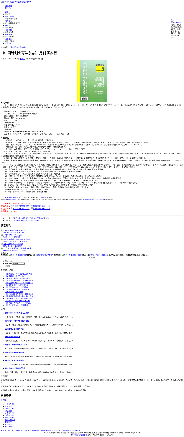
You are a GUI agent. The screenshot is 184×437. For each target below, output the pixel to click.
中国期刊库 (9, 404)
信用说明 (33, 430)
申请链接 (4, 400)
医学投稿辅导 (99, 199)
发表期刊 (8, 424)
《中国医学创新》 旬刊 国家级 (16, 287)
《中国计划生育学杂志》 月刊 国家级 (19, 294)
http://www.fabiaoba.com (13, 197)
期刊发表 (8, 426)
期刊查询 (26, 430)
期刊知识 (40, 430)
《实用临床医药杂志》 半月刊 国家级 (26, 220)
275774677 (24, 206)
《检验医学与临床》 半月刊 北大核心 (19, 283)
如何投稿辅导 (11, 199)
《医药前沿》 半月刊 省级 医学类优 (18, 298)
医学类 (22, 47)
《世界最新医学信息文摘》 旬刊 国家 (19, 296)
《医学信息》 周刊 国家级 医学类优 (18, 274)
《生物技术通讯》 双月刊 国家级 (17, 301)
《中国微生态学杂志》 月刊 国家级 (18, 303)
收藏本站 (8, 6)
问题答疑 (47, 430)
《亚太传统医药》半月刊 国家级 (17, 289)
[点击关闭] (171, 19)
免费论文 (69, 430)
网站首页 (4, 430)
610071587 (24, 209)
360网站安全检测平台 (79, 435)
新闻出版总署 (10, 420)
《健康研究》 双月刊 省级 (15, 276)
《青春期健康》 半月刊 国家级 (16, 285)
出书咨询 (76, 430)
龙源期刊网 (9, 413)
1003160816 (45, 209)
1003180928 (45, 206)
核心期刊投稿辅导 (89, 199)
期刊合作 (8, 8)
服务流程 (18, 430)
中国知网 (8, 411)
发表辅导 (8, 406)
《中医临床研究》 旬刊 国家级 (16, 305)
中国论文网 (9, 409)
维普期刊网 (9, 417)
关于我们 (62, 430)
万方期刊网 (9, 415)
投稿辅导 (44, 197)
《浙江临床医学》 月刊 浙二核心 (17, 278)
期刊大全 (14, 47)
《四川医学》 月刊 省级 (14, 292)
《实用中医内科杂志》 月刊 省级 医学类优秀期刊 (30, 218)
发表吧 (22, 59)
